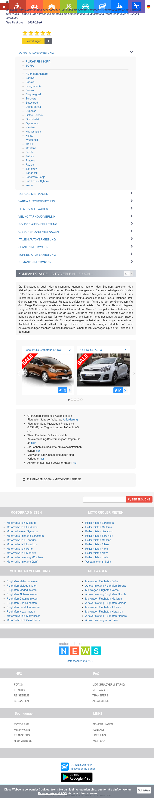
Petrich (30, 156)
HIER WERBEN (23, 740)
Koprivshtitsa (33, 131)
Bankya (30, 78)
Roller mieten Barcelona (99, 522)
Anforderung (70, 419)
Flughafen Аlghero (37, 73)
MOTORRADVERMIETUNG (108, 684)
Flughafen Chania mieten (22, 603)
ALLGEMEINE (100, 701)
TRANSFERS (100, 695)
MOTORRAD (21, 724)
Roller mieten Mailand (98, 540)
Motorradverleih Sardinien (22, 527)
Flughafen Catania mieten (22, 598)
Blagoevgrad (33, 94)
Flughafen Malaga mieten (22, 585)
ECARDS (19, 690)
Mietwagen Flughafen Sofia (101, 581)
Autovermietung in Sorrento (101, 620)
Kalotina (30, 127)
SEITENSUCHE (140, 499)
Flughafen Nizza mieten (21, 611)
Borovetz (31, 98)
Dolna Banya (33, 107)
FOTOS (18, 684)
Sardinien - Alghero (37, 181)
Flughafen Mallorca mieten (22, 581)
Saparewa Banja (35, 177)
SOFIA (30, 65)
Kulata (29, 135)
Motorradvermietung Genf (22, 561)
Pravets (30, 160)
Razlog (30, 164)
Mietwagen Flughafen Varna (102, 590)
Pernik (29, 152)
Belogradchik (33, 86)
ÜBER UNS (99, 735)
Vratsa (29, 185)
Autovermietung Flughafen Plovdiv (105, 594)
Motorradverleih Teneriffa (22, 540)
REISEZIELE (21, 695)
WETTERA (98, 740)
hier (33, 443)
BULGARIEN (21, 701)
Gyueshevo (32, 123)
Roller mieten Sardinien (99, 535)
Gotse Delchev (34, 115)
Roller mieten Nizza (96, 553)
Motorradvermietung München (25, 557)
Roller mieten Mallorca (98, 527)
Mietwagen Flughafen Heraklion (104, 611)
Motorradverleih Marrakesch (23, 616)
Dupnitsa (31, 111)
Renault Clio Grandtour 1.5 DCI (43, 350)
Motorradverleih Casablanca (23, 620)
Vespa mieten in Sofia (98, 561)
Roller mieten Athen (97, 544)
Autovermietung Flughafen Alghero (106, 616)
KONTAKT (98, 730)
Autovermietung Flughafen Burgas (105, 585)
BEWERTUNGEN (102, 724)
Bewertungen (33, 41)
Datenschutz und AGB (80, 661)
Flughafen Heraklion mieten (23, 607)
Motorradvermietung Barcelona (25, 535)
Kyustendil (32, 140)
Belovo (30, 90)
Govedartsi (32, 119)
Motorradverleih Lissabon (22, 544)
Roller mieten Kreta (96, 557)
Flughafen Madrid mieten (22, 590)
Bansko (30, 82)
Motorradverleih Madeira (21, 553)
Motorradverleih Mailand (21, 522)
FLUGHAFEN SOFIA (38, 61)
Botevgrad (32, 102)
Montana (31, 148)
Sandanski (32, 173)
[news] (80, 648)
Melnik (29, 144)
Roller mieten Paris (96, 548)
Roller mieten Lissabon (98, 531)
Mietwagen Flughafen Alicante (103, 607)
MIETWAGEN (100, 690)
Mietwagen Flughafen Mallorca (103, 598)
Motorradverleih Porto (20, 548)
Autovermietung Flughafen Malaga (105, 603)
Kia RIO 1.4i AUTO (91, 350)
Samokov (31, 168)
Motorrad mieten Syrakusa (22, 531)
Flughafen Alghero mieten (22, 594)
